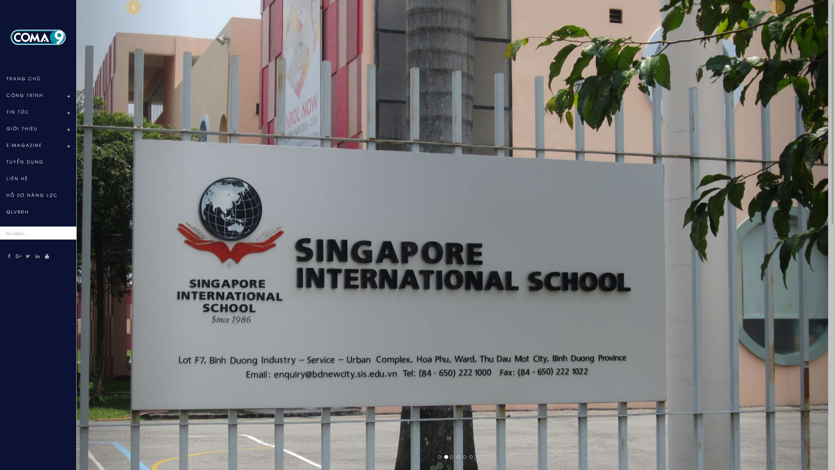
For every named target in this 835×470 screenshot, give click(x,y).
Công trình (25, 95)
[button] (133, 235)
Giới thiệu (22, 128)
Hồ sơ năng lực (32, 195)
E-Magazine (24, 145)
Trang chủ (24, 78)
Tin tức (18, 112)
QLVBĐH (18, 211)
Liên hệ (17, 178)
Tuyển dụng (25, 161)
